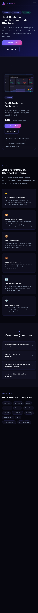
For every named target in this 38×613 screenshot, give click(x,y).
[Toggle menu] (34, 3)
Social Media (8, 417)
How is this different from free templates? (15, 375)
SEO (18, 417)
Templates (6, 12)
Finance (17, 408)
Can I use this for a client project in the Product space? (17, 365)
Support (6, 412)
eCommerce (17, 412)
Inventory (29, 412)
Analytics (7, 403)
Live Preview (11, 49)
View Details (11, 131)
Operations (28, 408)
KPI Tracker (18, 403)
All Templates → (24, 422)
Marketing (7, 408)
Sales (28, 403)
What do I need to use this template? (14, 355)
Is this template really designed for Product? (17, 346)
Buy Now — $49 (12, 43)
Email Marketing (9, 422)
